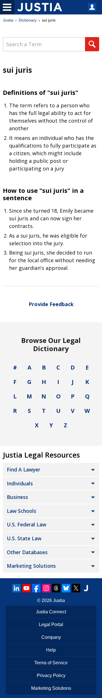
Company (51, 637)
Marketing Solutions (31, 565)
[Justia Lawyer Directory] (86, 588)
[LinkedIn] (16, 588)
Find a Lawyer (23, 469)
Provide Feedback (51, 304)
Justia (8, 20)
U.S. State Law (24, 538)
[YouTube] (26, 588)
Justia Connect (51, 611)
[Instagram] (46, 588)
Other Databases (27, 552)
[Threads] (56, 588)
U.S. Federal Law (26, 524)
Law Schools (21, 510)
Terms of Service (51, 662)
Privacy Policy (51, 675)
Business (17, 497)
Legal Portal (51, 624)
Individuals (20, 483)
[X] (76, 588)
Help (51, 650)
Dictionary (28, 20)
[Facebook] (36, 588)
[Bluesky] (66, 588)
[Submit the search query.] (92, 44)
